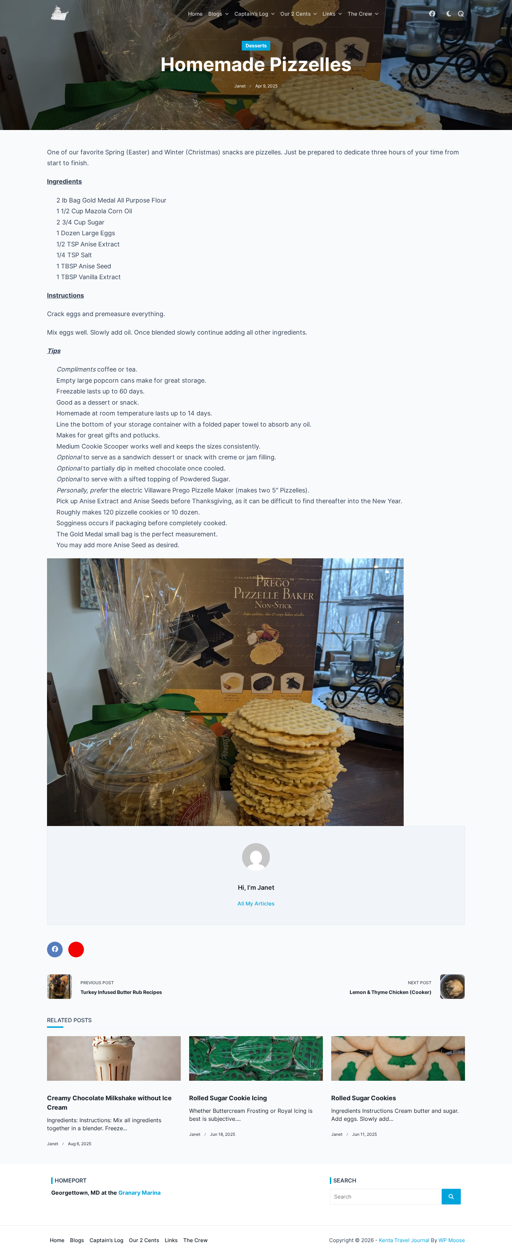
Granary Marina (139, 1192)
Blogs (215, 13)
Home (195, 13)
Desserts (256, 45)
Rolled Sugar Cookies (363, 1098)
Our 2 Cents (295, 13)
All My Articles (256, 903)
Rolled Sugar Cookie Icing (228, 1098)
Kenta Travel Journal (404, 1240)
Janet (240, 86)
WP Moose (452, 1240)
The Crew (360, 13)
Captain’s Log (251, 13)
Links (329, 13)
